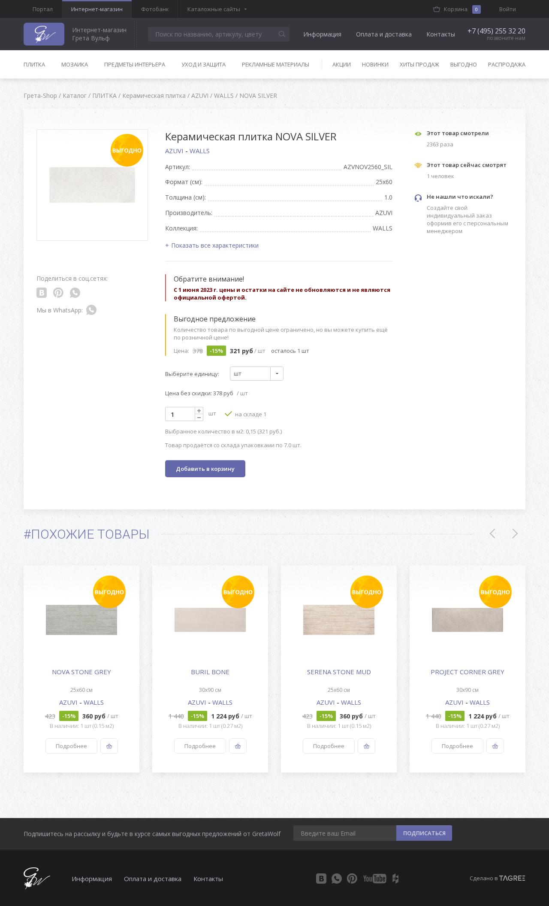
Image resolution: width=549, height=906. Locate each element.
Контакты (440, 34)
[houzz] (395, 878)
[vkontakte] (321, 878)
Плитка (34, 64)
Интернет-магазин (97, 9)
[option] (81, 669)
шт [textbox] (237, 373)
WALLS (200, 150)
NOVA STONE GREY (81, 671)
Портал (43, 9)
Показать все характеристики (215, 245)
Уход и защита (203, 64)
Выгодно (463, 64)
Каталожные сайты (213, 9)
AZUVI (175, 150)
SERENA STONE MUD (339, 671)
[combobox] (257, 374)
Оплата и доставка (384, 34)
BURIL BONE (210, 671)
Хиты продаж (419, 64)
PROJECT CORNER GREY (467, 671)
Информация (322, 34)
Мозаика (74, 64)
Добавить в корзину (205, 469)
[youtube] (374, 878)
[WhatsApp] (337, 878)
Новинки (375, 64)
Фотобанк (155, 9)
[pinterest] (352, 878)
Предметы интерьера (134, 64)
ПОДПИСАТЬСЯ (424, 833)
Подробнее (71, 746)
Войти (507, 9)
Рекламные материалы (275, 64)
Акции (341, 64)
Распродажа (506, 64)
